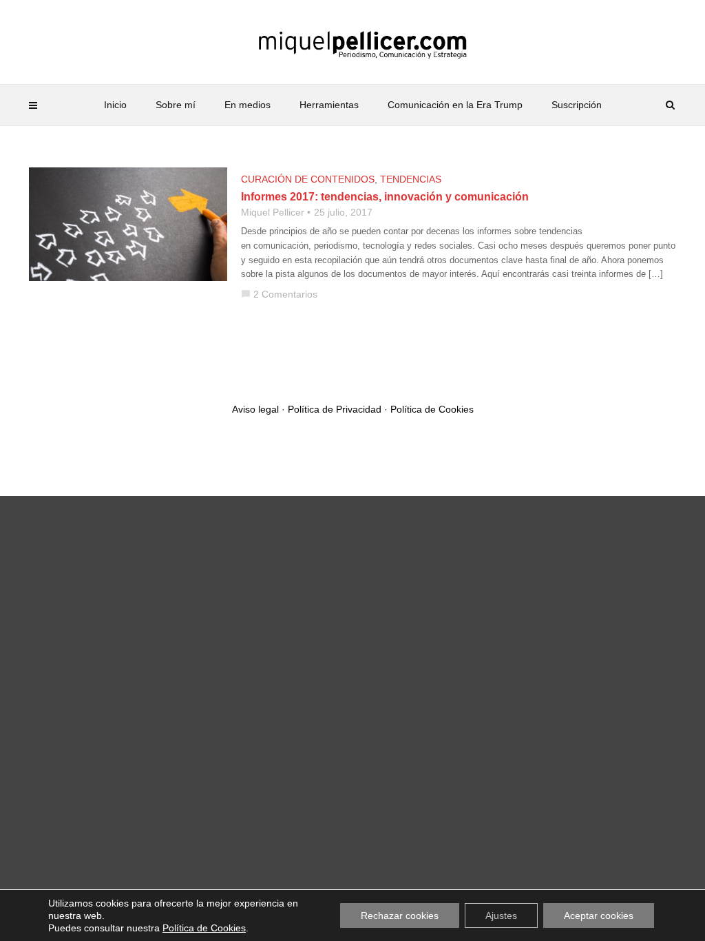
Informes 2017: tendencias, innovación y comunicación (385, 197)
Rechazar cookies (400, 915)
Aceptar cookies (598, 915)
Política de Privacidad (334, 409)
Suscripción (576, 104)
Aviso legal (255, 409)
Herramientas (329, 104)
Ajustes (501, 915)
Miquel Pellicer (272, 212)
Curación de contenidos (308, 179)
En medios (247, 104)
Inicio (115, 104)
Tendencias (410, 179)
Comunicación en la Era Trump (455, 104)
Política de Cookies (432, 409)
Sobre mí (176, 104)
